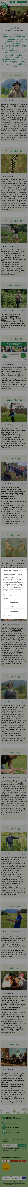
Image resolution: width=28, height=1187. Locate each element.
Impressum (13, 615)
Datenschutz (6, 615)
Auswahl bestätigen (14, 606)
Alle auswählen (14, 611)
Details (7, 598)
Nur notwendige (14, 602)
